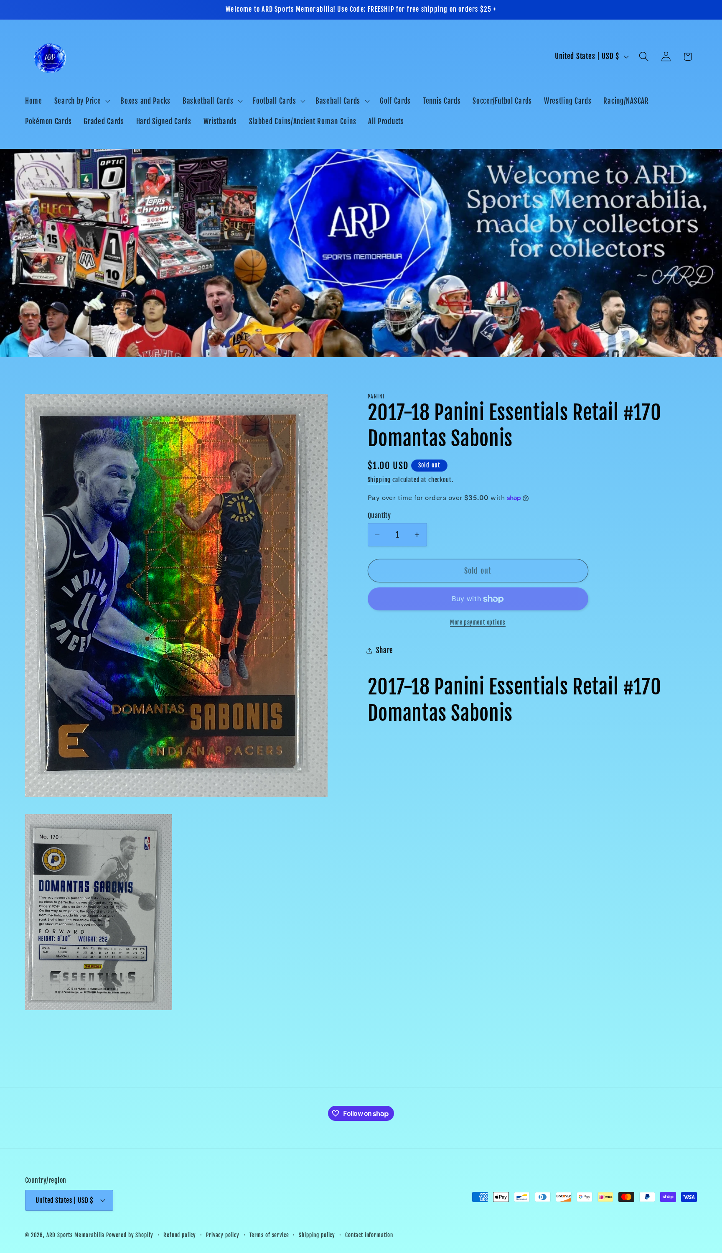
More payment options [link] (478, 622)
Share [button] (385, 650)
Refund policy (179, 1234)
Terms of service (269, 1234)
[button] (81, 100)
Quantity (379, 515)
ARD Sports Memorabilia (75, 1234)
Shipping (379, 480)
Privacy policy (222, 1234)
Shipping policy (317, 1234)
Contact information (369, 1234)
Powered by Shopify (129, 1234)
